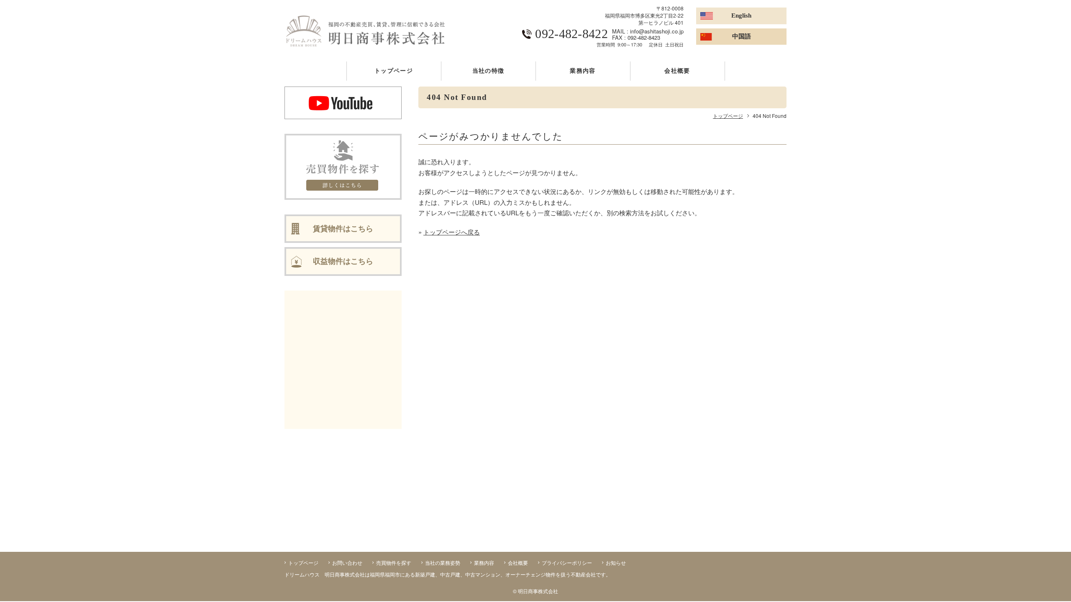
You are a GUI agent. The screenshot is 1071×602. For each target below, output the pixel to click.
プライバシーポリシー (567, 562)
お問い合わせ (347, 562)
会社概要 (677, 71)
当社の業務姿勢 (442, 562)
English (741, 15)
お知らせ (616, 562)
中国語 (741, 36)
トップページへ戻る (451, 231)
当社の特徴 (488, 71)
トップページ (393, 71)
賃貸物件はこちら (343, 228)
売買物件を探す (393, 562)
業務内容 (582, 71)
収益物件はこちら (343, 261)
